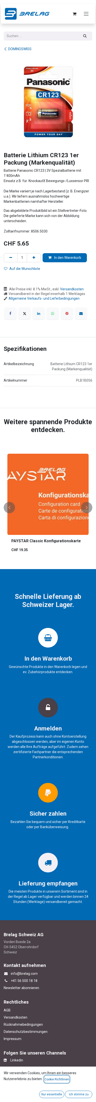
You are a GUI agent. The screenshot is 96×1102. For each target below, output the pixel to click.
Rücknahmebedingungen (23, 1024)
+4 (13, 981)
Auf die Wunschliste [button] (24, 269)
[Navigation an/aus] (86, 14)
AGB (7, 1010)
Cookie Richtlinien (57, 1079)
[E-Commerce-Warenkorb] (74, 14)
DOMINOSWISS (20, 49)
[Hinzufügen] (34, 257)
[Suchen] (85, 36)
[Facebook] (10, 313)
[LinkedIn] (39, 313)
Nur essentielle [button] (51, 1094)
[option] (48, 507)
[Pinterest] (67, 313)
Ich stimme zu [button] (79, 1094)
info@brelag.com (24, 974)
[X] (25, 313)
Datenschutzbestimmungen (26, 1032)
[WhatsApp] (53, 313)
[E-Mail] (81, 313)
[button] (9, 507)
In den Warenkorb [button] (67, 258)
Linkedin (15, 1060)
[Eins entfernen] (10, 257)
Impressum (12, 1039)
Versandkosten (72, 289)
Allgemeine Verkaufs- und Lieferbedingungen (44, 298)
